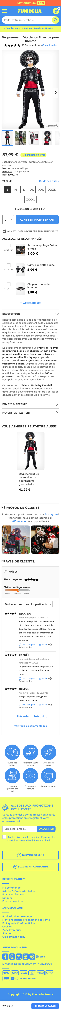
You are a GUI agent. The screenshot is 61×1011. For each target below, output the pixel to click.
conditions (13, 840)
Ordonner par (13, 604)
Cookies (7, 926)
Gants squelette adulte (41, 264)
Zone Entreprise (11, 930)
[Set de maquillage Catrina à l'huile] (20, 250)
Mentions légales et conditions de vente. (26, 919)
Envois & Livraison (13, 894)
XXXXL (30, 199)
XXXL (52, 189)
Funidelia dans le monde (17, 916)
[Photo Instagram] (16, 539)
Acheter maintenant (37, 219)
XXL (41, 189)
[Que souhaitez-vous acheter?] (4, 11)
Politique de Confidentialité (18, 923)
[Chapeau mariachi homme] (20, 288)
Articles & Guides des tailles (18, 891)
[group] (7, 138)
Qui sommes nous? (13, 936)
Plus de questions (12, 901)
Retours (7, 897)
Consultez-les (49, 45)
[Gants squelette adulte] (20, 269)
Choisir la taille (45, 1006)
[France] (5, 956)
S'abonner (46, 828)
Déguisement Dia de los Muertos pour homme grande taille (29, 479)
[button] (56, 92)
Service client (32, 855)
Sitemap (7, 933)
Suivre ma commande (32, 866)
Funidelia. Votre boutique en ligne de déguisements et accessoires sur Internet (30, 11)
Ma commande (11, 887)
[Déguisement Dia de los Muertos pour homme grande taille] (31, 451)
